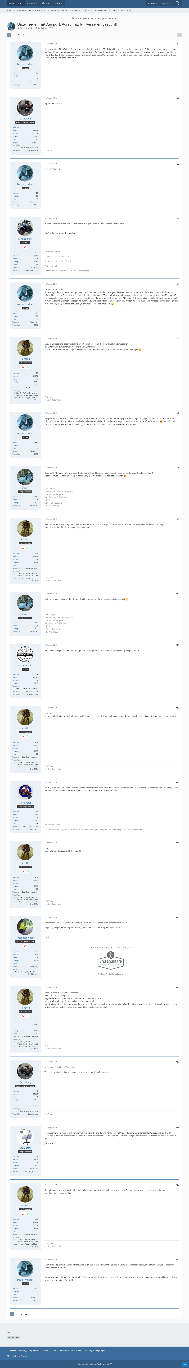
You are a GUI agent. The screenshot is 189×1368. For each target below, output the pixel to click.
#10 (177, 593)
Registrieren (165, 3)
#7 (178, 413)
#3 (178, 164)
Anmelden (152, 3)
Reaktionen (16, 127)
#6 (178, 338)
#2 (178, 98)
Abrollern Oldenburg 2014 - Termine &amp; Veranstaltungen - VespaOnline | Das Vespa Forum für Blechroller (93, 829)
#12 (177, 707)
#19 (177, 1185)
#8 (178, 467)
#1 (178, 43)
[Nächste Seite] (23, 35)
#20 (177, 1259)
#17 (177, 1061)
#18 (177, 1127)
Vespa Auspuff (13, 1337)
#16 (177, 987)
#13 (177, 782)
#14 (177, 842)
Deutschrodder (27, 28)
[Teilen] (179, 35)
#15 (177, 917)
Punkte (14, 73)
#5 (178, 284)
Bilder (14, 79)
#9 (178, 519)
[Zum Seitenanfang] (185, 1364)
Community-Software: (94, 1364)
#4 (178, 218)
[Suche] (177, 3)
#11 (177, 645)
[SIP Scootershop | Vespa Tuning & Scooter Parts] (94, 18)
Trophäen (15, 133)
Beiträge (15, 76)
